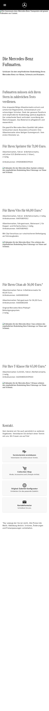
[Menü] (5, 5)
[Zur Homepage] (24, 5)
